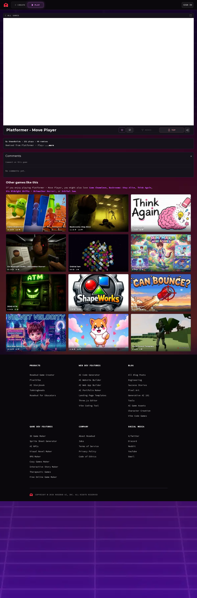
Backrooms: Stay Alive (122, 187)
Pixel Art (133, 390)
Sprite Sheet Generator (43, 441)
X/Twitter (133, 436)
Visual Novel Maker (41, 451)
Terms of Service (89, 446)
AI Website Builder (90, 380)
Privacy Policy (87, 451)
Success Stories (137, 385)
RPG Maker (35, 456)
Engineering (135, 380)
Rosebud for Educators (43, 395)
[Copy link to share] (187, 130)
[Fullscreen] (190, 15)
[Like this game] (122, 130)
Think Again (144, 187)
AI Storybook (37, 385)
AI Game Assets (137, 405)
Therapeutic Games (40, 471)
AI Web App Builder (90, 385)
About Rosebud (87, 436)
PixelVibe (35, 380)
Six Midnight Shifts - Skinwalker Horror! (31, 191)
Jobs (81, 441)
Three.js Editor (88, 400)
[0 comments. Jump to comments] (129, 130)
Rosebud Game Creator (42, 374)
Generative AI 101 (138, 395)
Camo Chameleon (97, 187)
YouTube (132, 451)
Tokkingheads (37, 390)
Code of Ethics (87, 456)
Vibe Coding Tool (89, 405)
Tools (131, 400)
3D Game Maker (38, 436)
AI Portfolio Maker (90, 390)
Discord (132, 441)
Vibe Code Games (137, 415)
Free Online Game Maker (43, 477)
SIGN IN (187, 4)
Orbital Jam (68, 191)
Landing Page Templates (92, 395)
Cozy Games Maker (39, 461)
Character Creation (139, 410)
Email (131, 456)
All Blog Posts (137, 374)
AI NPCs (34, 446)
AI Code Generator (89, 374)
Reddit (132, 446)
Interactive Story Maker (44, 466)
